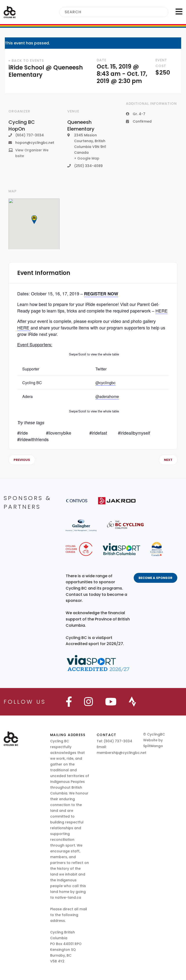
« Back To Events (26, 60)
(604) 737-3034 (118, 741)
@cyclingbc (105, 382)
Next (168, 459)
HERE (161, 310)
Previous (22, 459)
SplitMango (153, 746)
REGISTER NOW (101, 294)
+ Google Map (86, 158)
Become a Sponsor (155, 578)
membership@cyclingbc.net (121, 752)
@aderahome (107, 396)
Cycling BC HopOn (21, 125)
